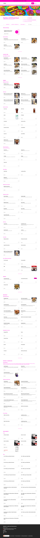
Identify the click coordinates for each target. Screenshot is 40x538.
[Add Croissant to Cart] (18, 354)
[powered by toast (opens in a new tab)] (6, 535)
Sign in (36, 3)
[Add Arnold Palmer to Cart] (35, 130)
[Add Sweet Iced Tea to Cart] (35, 124)
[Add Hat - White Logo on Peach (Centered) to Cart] (18, 472)
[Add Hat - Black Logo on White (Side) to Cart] (35, 484)
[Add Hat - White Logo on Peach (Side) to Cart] (35, 472)
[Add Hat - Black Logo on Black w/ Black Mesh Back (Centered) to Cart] (18, 515)
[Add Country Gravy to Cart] (18, 341)
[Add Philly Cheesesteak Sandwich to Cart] (35, 397)
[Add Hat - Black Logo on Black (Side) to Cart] (35, 465)
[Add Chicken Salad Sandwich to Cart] (18, 391)
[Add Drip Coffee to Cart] (18, 174)
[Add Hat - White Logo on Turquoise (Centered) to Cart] (18, 478)
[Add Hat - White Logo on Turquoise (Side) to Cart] (35, 478)
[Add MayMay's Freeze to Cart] (18, 87)
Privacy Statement (17, 535)
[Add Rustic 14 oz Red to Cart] (35, 438)
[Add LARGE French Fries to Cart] (35, 418)
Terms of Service (12, 535)
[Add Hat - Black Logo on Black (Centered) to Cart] (18, 465)
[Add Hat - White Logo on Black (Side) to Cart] (35, 459)
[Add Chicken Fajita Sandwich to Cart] (35, 403)
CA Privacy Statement (24, 535)
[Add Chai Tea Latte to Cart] (18, 233)
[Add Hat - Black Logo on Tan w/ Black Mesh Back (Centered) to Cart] (18, 503)
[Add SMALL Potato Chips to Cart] (18, 424)
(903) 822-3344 (5, 527)
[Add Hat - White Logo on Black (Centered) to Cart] (18, 459)
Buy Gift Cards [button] (28, 3)
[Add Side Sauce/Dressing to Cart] (35, 354)
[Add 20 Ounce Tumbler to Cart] (18, 438)
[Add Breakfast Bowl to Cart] (35, 326)
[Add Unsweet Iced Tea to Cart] (18, 130)
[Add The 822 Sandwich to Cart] (18, 308)
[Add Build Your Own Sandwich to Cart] (35, 409)
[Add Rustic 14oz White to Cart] (35, 444)
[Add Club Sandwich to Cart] (18, 384)
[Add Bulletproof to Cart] (18, 180)
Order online (5, 531)
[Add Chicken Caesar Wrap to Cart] (35, 67)
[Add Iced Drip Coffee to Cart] (35, 174)
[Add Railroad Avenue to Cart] (18, 205)
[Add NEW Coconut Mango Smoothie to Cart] (18, 97)
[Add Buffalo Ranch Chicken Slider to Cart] (18, 409)
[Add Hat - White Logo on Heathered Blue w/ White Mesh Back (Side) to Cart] (35, 496)
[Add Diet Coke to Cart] (35, 112)
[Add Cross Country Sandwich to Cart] (18, 314)
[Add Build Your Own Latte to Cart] (18, 189)
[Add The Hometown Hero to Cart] (18, 375)
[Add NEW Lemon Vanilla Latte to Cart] (35, 103)
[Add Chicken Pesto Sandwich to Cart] (35, 384)
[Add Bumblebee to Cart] (18, 212)
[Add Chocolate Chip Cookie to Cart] (35, 282)
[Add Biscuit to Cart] (18, 348)
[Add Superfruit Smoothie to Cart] (18, 248)
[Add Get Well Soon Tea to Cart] (35, 227)
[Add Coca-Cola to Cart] (18, 112)
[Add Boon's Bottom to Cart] (18, 199)
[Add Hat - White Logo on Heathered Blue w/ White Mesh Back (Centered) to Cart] (18, 496)
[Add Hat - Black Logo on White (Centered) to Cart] (18, 484)
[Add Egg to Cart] (35, 341)
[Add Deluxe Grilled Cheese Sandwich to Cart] (18, 397)
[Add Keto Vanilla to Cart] (35, 212)
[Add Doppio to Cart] (35, 159)
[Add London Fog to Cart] (18, 227)
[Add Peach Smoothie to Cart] (35, 248)
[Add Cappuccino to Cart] (35, 153)
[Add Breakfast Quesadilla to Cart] (18, 326)
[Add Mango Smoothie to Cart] (18, 242)
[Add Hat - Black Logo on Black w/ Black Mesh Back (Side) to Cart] (35, 515)
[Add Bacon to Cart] (35, 335)
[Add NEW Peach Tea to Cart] (35, 97)
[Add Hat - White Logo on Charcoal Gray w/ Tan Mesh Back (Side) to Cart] (18, 521)
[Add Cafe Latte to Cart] (18, 165)
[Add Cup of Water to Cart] (35, 137)
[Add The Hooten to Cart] (18, 320)
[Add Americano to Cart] (18, 153)
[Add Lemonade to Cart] (18, 124)
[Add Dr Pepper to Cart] (35, 118)
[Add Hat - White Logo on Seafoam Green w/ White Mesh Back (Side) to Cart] (35, 509)
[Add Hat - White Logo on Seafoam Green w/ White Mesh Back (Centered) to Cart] (18, 509)
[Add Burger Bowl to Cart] (35, 369)
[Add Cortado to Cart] (18, 159)
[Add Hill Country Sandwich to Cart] (35, 301)
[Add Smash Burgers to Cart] (18, 42)
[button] (8, 24)
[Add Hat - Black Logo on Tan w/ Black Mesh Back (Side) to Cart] (35, 503)
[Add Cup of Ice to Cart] (18, 137)
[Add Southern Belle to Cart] (35, 199)
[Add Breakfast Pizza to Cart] (18, 301)
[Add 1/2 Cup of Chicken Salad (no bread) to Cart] (18, 403)
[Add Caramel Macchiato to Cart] (18, 218)
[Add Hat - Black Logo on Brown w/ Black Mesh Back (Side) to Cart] (35, 490)
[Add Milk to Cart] (18, 269)
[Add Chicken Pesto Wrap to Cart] (35, 61)
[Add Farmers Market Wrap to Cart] (18, 73)
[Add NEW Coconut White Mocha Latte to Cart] (18, 103)
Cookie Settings (30, 535)
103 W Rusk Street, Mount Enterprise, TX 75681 (9, 528)
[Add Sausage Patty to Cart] (18, 335)
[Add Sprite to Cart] (18, 118)
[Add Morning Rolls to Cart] (35, 348)
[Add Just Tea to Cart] (35, 233)
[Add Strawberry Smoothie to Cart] (35, 242)
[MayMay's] (5, 3)
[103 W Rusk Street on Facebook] (3, 533)
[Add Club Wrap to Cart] (18, 48)
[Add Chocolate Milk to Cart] (35, 263)
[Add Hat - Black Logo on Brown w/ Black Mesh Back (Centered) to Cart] (18, 490)
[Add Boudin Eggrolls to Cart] (35, 42)
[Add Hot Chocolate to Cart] (18, 263)
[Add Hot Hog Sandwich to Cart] (35, 308)
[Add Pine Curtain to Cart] (35, 205)
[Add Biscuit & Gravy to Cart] (35, 314)
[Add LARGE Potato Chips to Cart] (35, 424)
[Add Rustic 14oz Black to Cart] (18, 444)
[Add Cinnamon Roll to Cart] (18, 288)
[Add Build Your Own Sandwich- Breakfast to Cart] (35, 320)
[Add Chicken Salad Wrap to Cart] (35, 73)
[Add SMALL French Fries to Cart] (18, 418)
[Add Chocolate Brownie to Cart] (18, 282)
